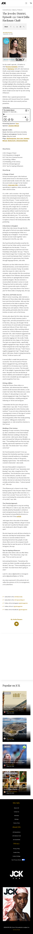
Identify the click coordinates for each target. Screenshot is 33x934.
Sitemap (16, 819)
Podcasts (20, 10)
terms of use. (16, 929)
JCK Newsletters (16, 832)
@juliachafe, (12, 141)
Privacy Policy (16, 848)
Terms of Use (16, 823)
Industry (14, 10)
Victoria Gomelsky (12, 67)
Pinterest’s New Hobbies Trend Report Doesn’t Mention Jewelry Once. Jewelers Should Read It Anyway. (16, 787)
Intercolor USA (13, 185)
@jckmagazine (11, 138)
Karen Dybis (11, 711)
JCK (3, 3)
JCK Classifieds (16, 839)
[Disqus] (16, 656)
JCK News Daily (18, 596)
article (19, 516)
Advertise (16, 815)
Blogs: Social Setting (11, 773)
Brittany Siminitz (12, 791)
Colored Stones (7, 10)
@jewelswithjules (22, 141)
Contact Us (16, 811)
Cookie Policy (16, 852)
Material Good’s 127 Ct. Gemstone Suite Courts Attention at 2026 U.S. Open (15, 761)
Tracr (17, 123)
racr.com (20, 138)
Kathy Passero (8, 32)
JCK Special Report (19, 600)
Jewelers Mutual (13, 126)
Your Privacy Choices (16, 860)
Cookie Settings (16, 856)
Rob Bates (11, 69)
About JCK (16, 808)
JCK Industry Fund (16, 836)
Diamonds (7, 719)
